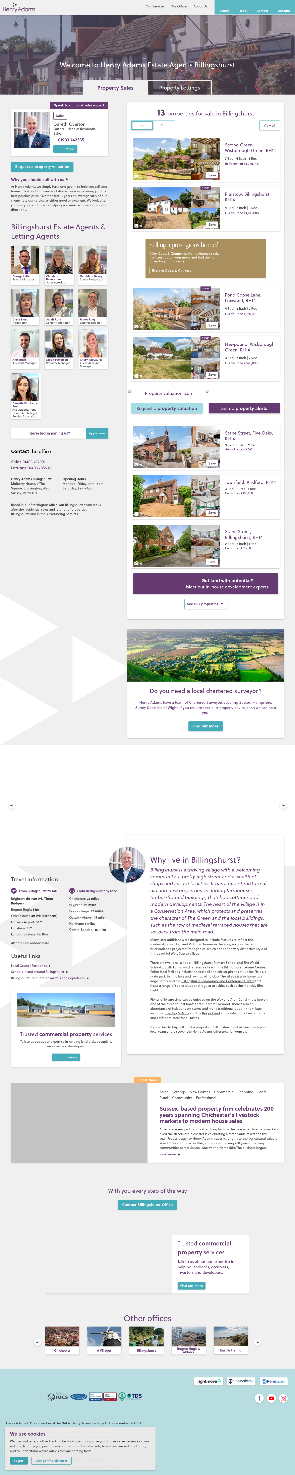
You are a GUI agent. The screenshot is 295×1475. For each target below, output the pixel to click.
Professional (206, 1097)
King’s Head (211, 1013)
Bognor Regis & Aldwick (188, 1350)
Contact (262, 10)
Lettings (179, 1091)
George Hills (20, 276)
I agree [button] (18, 1461)
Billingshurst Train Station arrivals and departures (48, 978)
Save (212, 175)
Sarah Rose (53, 319)
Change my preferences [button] (51, 1461)
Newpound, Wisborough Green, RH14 (250, 347)
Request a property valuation (42, 166)
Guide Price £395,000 (238, 548)
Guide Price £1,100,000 (242, 213)
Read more (168, 1154)
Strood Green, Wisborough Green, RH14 (250, 148)
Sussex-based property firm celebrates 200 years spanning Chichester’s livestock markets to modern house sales (217, 1114)
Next (283, 805)
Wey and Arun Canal (232, 999)
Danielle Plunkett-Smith (24, 404)
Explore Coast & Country (171, 270)
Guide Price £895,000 (241, 363)
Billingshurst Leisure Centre (244, 967)
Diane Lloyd (20, 319)
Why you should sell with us (37, 179)
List (142, 125)
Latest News (147, 1080)
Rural (164, 1097)
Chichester (62, 1350)
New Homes (200, 1091)
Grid (164, 125)
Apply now (97, 433)
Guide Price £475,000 (238, 449)
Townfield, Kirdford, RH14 (250, 482)
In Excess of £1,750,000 (242, 163)
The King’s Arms (177, 1013)
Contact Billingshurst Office (147, 1204)
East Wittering (230, 1350)
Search (225, 10)
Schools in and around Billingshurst (37, 971)
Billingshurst (146, 1350)
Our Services (155, 6)
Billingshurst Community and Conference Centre (217, 981)
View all (270, 125)
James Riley (87, 319)
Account (284, 10)
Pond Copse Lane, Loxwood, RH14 (243, 298)
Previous (11, 805)
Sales (60, 115)
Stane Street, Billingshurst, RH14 (244, 534)
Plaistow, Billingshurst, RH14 (248, 197)
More (70, 149)
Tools (243, 10)
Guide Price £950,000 (241, 313)
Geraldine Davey (91, 276)
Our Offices (179, 6)
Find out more (206, 726)
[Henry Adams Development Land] (205, 583)
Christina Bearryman (53, 277)
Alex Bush (19, 359)
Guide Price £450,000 (239, 493)
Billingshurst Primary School (215, 962)
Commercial (224, 1091)
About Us (201, 6)
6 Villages (104, 1350)
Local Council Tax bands (29, 965)
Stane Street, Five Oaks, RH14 (249, 436)
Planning (246, 1091)
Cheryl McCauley (91, 359)
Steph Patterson (57, 359)
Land (261, 1091)
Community (182, 1097)
